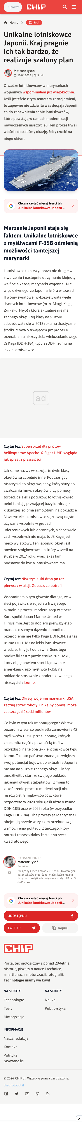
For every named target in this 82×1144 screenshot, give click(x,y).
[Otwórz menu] (74, 7)
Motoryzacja (14, 1017)
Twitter (14, 928)
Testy (8, 1008)
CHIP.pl (20, 1078)
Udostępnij (17, 916)
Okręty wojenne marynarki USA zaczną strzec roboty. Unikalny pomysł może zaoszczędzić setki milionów (40, 705)
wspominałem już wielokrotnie (48, 92)
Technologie (14, 1000)
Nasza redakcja (16, 1038)
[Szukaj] (65, 7)
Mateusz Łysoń (24, 70)
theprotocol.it (14, 1085)
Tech (36, 22)
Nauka (50, 1000)
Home (13, 22)
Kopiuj (63, 928)
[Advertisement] (41, 1133)
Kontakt (10, 1047)
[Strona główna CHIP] (36, 7)
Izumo (29, 682)
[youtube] (9, 872)
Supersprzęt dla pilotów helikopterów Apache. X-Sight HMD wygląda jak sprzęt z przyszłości (40, 453)
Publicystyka (55, 1008)
